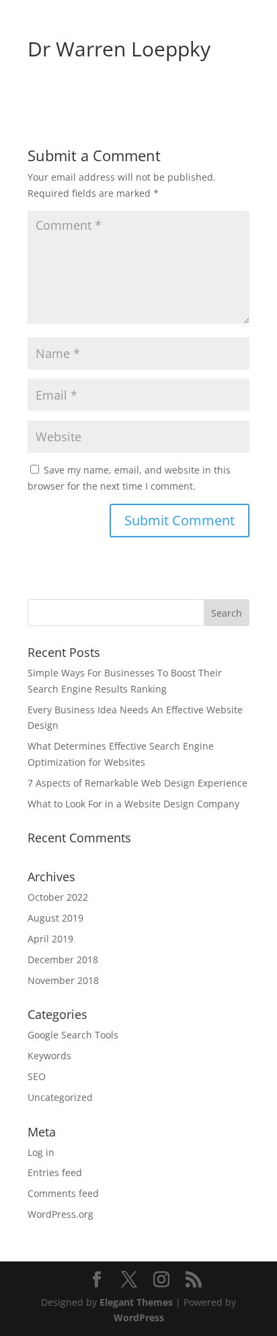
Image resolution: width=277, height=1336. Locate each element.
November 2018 (63, 980)
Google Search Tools (73, 1034)
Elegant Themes (136, 1302)
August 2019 (55, 917)
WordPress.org (60, 1214)
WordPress (139, 1317)
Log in (41, 1152)
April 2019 (50, 938)
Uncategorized (60, 1097)
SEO (37, 1076)
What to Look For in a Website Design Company (133, 803)
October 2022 (58, 897)
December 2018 (63, 959)
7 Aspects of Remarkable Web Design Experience (137, 782)
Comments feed (63, 1193)
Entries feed (55, 1172)
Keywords (49, 1055)
